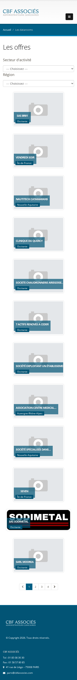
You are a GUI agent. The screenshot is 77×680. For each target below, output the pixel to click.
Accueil (7, 29)
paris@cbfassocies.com (20, 672)
